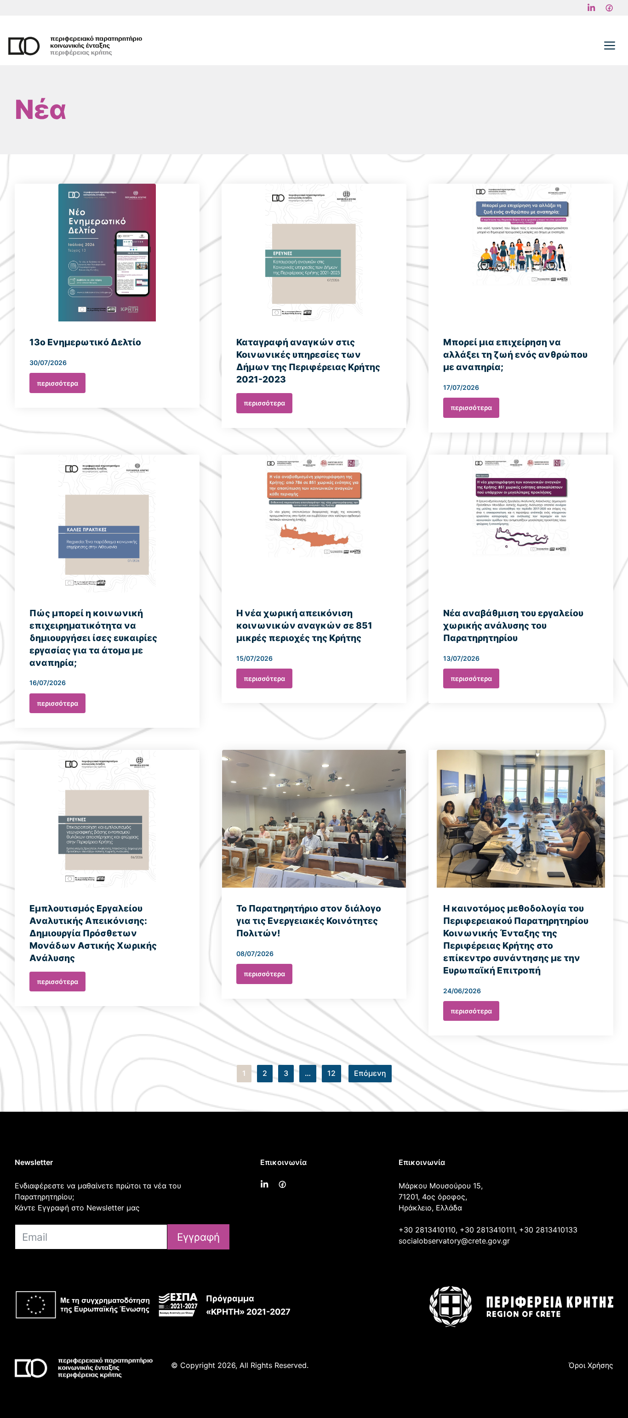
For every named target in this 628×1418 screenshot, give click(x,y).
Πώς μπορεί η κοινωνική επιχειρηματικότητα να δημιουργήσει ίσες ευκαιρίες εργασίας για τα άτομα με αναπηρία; (93, 638)
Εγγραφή (198, 1237)
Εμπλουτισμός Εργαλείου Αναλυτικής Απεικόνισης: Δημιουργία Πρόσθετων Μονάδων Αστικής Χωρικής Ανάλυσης (93, 933)
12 (331, 1073)
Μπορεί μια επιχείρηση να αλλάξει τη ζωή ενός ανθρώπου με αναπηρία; (515, 354)
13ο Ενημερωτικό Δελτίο (85, 342)
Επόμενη (370, 1073)
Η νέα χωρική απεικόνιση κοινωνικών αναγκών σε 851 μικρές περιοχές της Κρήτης (304, 625)
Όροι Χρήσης (591, 1365)
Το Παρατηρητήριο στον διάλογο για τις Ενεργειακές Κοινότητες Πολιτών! (308, 921)
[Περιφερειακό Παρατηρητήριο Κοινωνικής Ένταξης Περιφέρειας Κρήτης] (75, 46)
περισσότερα (57, 383)
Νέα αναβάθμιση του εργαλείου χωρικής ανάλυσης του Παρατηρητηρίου (513, 625)
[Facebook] (591, 8)
